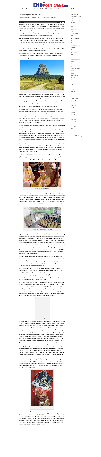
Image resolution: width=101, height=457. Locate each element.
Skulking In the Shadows (76, 103)
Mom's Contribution (75, 68)
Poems (31, 8)
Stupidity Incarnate (75, 107)
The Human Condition (76, 110)
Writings (47, 8)
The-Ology (73, 112)
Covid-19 (36, 8)
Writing (54, 17)
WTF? (72, 131)
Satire (72, 93)
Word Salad (73, 126)
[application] (42, 22)
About (23, 8)
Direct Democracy (75, 49)
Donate (68, 8)
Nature (72, 73)
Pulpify (39, 17)
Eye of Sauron (74, 52)
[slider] (63, 22)
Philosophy (73, 79)
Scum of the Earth (75, 98)
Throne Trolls (43, 17)
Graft (72, 54)
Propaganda (73, 86)
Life (71, 66)
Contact (63, 8)
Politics (35, 17)
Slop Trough (73, 105)
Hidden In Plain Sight (75, 59)
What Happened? (74, 124)
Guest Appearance (75, 56)
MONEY (41, 8)
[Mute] (60, 22)
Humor (72, 61)
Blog (27, 8)
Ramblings (73, 91)
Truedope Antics (74, 117)
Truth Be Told (49, 17)
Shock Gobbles (74, 100)
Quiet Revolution (46, 191)
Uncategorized (74, 121)
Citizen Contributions (55, 8)
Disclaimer (73, 8)
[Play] (20, 22)
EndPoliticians (23, 17)
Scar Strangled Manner (76, 16)
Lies (72, 63)
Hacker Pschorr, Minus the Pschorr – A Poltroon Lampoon (76, 20)
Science (72, 96)
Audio (72, 40)
